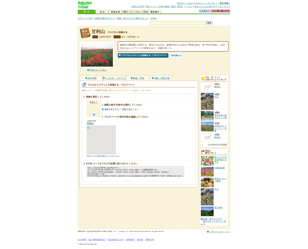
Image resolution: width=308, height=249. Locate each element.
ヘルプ (189, 6)
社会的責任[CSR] (115, 239)
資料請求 (149, 239)
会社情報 (82, 239)
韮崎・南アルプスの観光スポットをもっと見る (214, 221)
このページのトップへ (219, 231)
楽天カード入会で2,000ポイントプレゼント (197, 3)
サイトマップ (224, 6)
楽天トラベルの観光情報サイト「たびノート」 (103, 156)
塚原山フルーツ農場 (220, 179)
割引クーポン (128, 12)
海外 (102, 12)
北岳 (216, 189)
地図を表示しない (130, 109)
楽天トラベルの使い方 (205, 6)
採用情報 (130, 239)
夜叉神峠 (218, 207)
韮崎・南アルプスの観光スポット (132, 18)
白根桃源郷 (219, 168)
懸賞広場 (115, 12)
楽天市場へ (225, 3)
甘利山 (153, 18)
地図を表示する (111, 109)
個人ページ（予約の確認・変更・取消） (165, 6)
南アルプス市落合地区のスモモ (220, 159)
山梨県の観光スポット (104, 18)
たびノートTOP (85, 18)
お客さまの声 (138, 6)
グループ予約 (141, 12)
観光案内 (154, 12)
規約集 (140, 239)
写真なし (94, 102)
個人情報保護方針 (97, 239)
